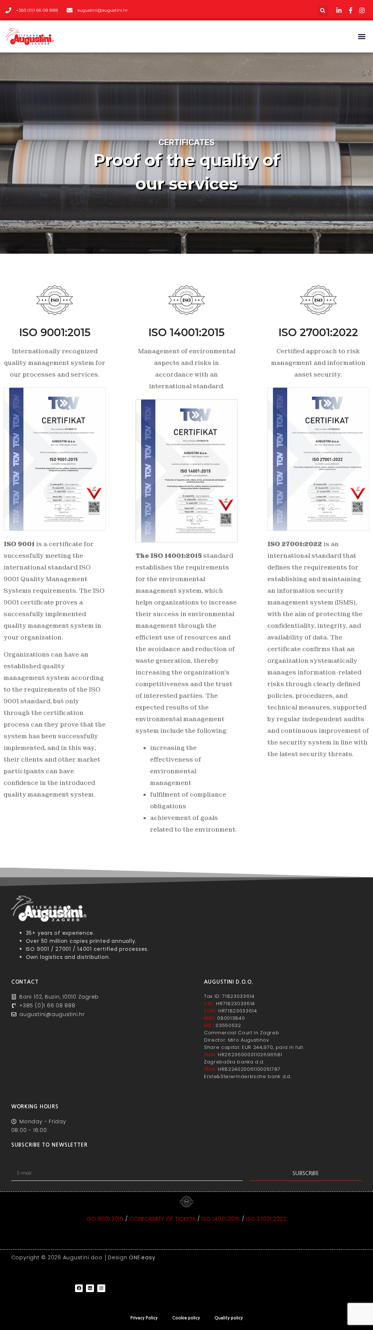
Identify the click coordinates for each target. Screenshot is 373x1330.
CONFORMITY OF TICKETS (162, 1218)
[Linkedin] (90, 1288)
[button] (323, 10)
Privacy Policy (144, 1318)
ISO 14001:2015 (220, 1218)
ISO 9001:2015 (105, 1218)
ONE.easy (142, 1257)
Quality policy (229, 1318)
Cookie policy (186, 1318)
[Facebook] (79, 1288)
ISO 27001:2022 (266, 1218)
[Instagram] (101, 1288)
